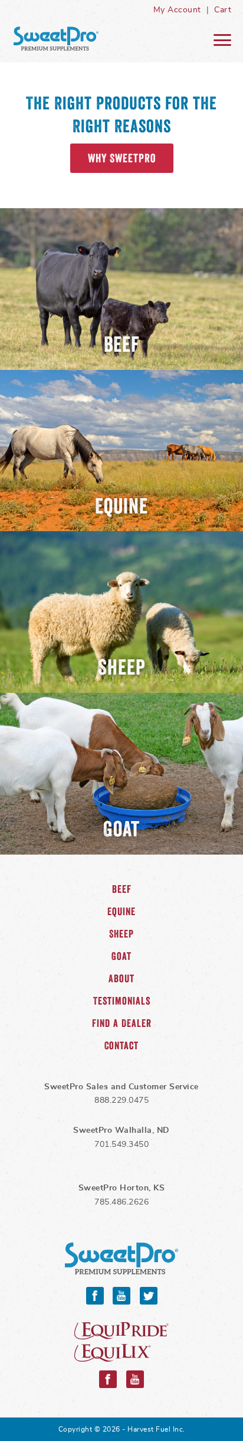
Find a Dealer (122, 1023)
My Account (177, 10)
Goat (121, 956)
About (121, 978)
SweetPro (121, 1259)
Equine (121, 911)
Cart (222, 10)
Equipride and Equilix (121, 1342)
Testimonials (121, 1001)
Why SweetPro (122, 158)
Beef (122, 889)
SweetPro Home (56, 39)
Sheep (121, 934)
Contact (121, 1045)
